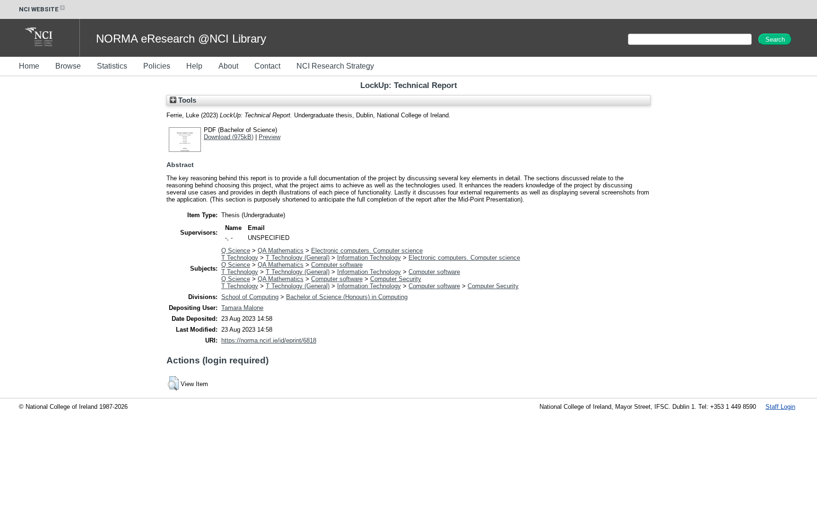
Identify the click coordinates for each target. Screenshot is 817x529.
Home (29, 66)
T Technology (239, 257)
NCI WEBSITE (39, 9)
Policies (156, 66)
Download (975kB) (228, 137)
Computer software (337, 264)
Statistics (112, 66)
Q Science (235, 250)
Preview (269, 137)
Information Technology (369, 257)
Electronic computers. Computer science (367, 250)
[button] (173, 383)
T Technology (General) (298, 257)
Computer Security (395, 278)
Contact (267, 66)
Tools (186, 100)
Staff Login (780, 406)
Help (194, 66)
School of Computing (249, 296)
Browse (68, 66)
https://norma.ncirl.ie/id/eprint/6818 (268, 340)
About (228, 66)
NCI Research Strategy (335, 66)
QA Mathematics (281, 250)
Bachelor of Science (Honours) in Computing (347, 296)
